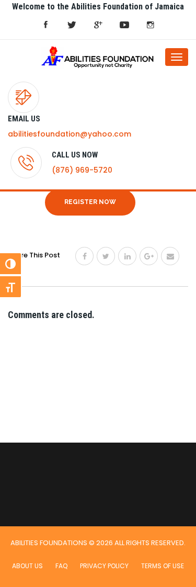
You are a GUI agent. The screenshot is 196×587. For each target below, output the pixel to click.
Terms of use (162, 565)
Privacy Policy (104, 565)
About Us (27, 565)
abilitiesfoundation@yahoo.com (69, 134)
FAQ (61, 565)
